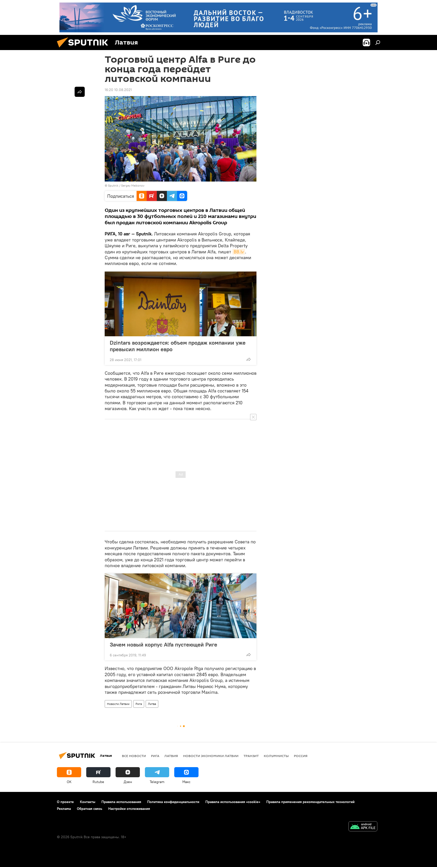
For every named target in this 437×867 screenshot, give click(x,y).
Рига (139, 704)
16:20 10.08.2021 (118, 89)
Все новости (134, 755)
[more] (249, 359)
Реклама (64, 808)
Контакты (87, 801)
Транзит (251, 755)
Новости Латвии (118, 704)
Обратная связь (89, 808)
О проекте (65, 801)
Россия (301, 755)
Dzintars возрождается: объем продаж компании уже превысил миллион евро (178, 345)
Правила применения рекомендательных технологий (310, 801)
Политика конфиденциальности (173, 801)
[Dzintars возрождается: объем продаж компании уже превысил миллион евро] (180, 304)
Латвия (171, 755)
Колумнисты (276, 755)
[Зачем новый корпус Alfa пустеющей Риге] (180, 605)
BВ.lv (239, 252)
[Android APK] (363, 827)
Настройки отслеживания (129, 808)
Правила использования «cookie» (232, 801)
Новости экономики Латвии (210, 755)
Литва (152, 704)
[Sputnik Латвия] (84, 49)
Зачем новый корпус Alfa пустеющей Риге (163, 644)
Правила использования (121, 801)
